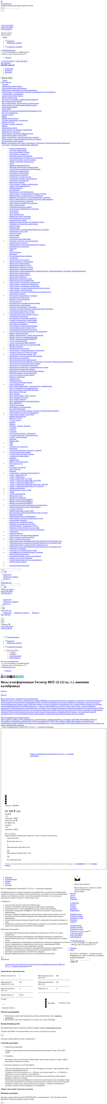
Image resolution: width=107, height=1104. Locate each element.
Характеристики (11, 879)
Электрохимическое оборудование (72, 714)
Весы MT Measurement (70, 723)
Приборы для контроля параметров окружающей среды (79, 708)
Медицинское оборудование (64, 710)
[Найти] (2, 10)
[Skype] (19, 676)
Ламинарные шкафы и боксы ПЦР (19, 704)
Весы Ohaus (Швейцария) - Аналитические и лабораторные (36, 719)
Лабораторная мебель (17, 706)
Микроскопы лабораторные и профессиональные (42, 714)
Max (2, 63)
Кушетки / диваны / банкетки (41, 706)
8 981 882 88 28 (6, 29)
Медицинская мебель (11, 710)
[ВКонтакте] (2, 676)
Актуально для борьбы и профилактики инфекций (24, 700)
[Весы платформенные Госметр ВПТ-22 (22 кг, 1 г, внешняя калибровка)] (53, 755)
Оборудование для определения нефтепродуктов (36, 710)
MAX (72, 950)
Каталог (73, 893)
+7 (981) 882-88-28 (20, 61)
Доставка (8, 885)
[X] (11, 676)
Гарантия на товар (76, 918)
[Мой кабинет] (2, 597)
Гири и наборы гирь (8, 719)
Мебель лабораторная (16, 712)
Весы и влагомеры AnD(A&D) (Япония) (72, 719)
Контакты (73, 908)
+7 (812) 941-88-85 (7, 61)
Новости (73, 905)
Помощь (73, 922)
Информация (74, 910)
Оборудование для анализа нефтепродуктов (47, 704)
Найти (73, 962)
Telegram (8, 58)
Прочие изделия (37, 708)
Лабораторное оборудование (21, 708)
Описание (8, 877)
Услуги (72, 895)
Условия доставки (76, 916)
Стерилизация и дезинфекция (55, 712)
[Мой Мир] (8, 676)
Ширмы (28, 706)
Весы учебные (12, 721)
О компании (74, 903)
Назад (13, 652)
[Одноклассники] (5, 676)
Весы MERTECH (20, 723)
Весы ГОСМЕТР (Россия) (52, 721)
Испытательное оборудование (19, 702)
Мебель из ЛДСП (58, 706)
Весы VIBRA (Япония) (70, 721)
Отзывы (8, 881)
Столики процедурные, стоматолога (77, 706)
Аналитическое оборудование (34, 712)
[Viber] (14, 676)
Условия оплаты (76, 914)
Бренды (73, 897)
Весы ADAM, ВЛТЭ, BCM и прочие (30, 721)
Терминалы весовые (33, 723)
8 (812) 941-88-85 (7, 25)
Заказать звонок (7, 78)
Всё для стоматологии (51, 708)
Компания (73, 899)
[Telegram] (22, 676)
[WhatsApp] (16, 676)
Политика (73, 920)
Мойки (3, 700)
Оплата (7, 883)
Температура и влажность (72, 704)
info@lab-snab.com (8, 50)
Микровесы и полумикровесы (51, 723)
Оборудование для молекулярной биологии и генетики (50, 702)
